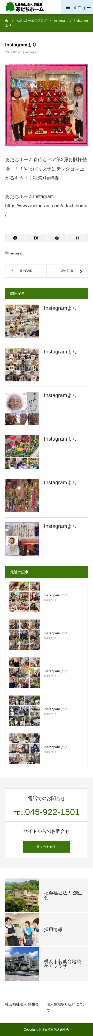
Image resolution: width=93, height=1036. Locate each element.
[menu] (77, 7)
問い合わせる (46, 846)
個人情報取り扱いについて (66, 1007)
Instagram (32, 52)
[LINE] (57, 238)
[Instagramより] (22, 321)
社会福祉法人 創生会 (22, 1004)
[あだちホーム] (24, 7)
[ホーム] (7, 20)
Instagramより (61, 308)
